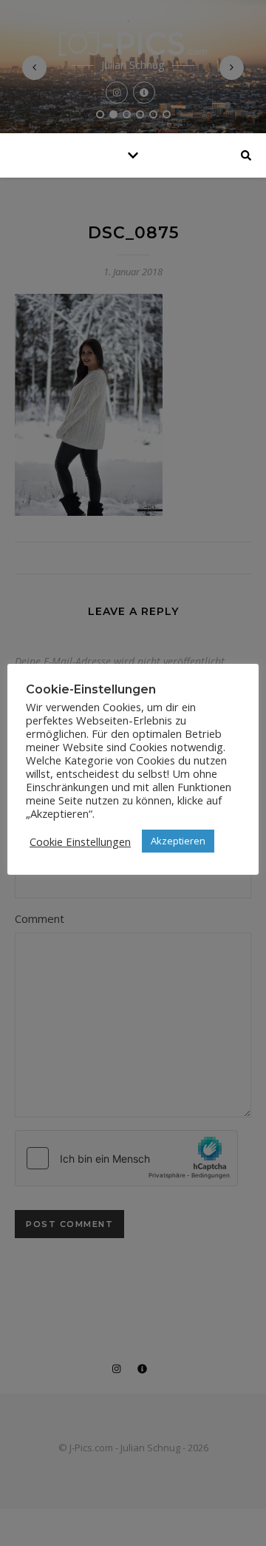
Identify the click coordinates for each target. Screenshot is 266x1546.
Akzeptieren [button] (178, 840)
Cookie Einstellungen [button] (80, 841)
